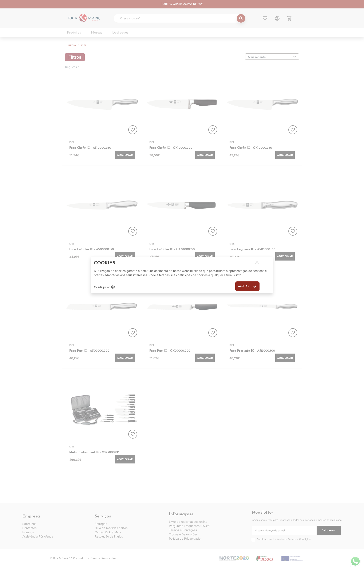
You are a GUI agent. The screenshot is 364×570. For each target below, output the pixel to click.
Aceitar (247, 286)
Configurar (104, 287)
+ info (237, 275)
